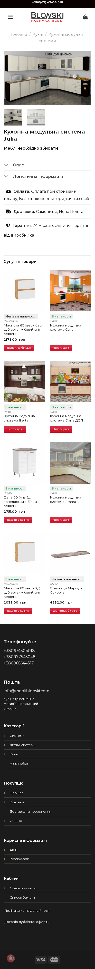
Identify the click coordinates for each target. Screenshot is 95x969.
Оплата (16, 821)
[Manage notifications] (11, 958)
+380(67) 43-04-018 (47, 2)
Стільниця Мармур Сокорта (66, 590)
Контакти (17, 802)
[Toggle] (8, 165)
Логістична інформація (38, 176)
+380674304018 (19, 650)
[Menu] (10, 16)
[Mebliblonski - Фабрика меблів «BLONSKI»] (47, 17)
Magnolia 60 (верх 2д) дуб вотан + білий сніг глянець (22, 592)
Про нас (16, 793)
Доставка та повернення (30, 811)
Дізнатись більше (19, 347)
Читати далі (61, 347)
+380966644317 (19, 663)
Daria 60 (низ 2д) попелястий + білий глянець (20, 501)
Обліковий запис (24, 888)
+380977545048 (20, 656)
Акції (13, 850)
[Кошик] (85, 16)
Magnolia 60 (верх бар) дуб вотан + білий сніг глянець (23, 329)
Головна (19, 34)
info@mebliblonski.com (26, 691)
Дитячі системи (22, 745)
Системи (17, 736)
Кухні (38, 34)
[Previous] (11, 78)
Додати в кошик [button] (18, 519)
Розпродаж (19, 859)
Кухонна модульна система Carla (65, 327)
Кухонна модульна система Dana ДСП (66, 418)
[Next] (83, 78)
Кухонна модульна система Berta (19, 418)
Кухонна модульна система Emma (65, 499)
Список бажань (22, 897)
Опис (18, 165)
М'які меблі (19, 763)
